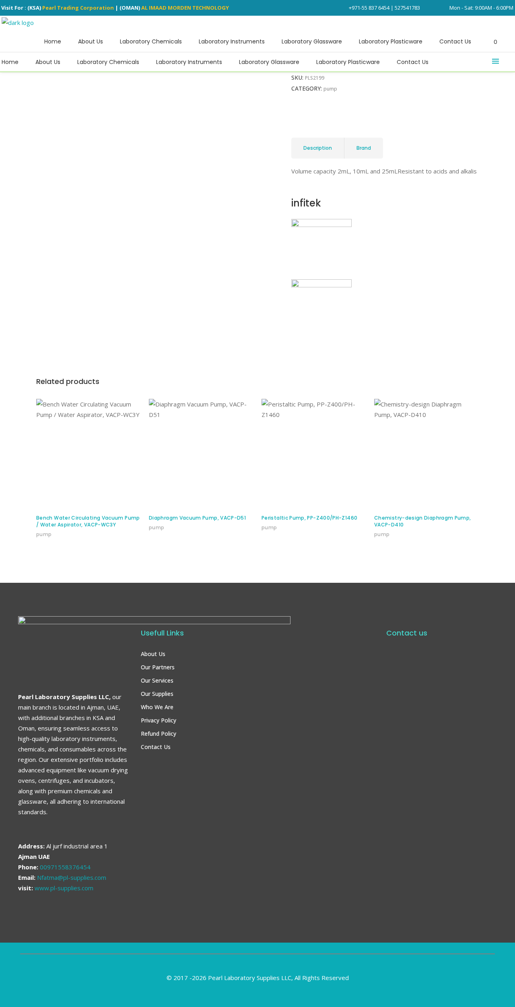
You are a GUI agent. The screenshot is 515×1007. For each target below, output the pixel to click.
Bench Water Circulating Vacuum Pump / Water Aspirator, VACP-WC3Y (88, 521)
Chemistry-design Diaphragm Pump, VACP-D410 (422, 521)
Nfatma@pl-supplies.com (71, 877)
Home (43, 113)
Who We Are (157, 707)
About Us (153, 654)
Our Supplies (157, 693)
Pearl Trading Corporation (78, 7)
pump (101, 113)
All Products (72, 113)
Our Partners (158, 667)
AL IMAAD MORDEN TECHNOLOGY (185, 7)
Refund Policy (158, 733)
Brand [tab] (363, 147)
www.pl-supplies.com (64, 888)
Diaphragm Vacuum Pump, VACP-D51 (197, 517)
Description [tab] (317, 147)
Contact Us (156, 747)
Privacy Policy (158, 720)
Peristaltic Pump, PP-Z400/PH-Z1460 (309, 517)
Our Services (157, 680)
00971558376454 (65, 867)
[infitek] (321, 225)
